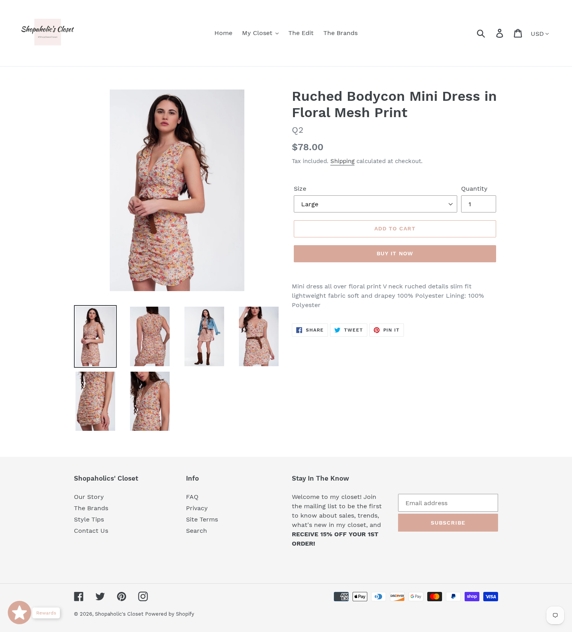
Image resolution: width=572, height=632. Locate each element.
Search (196, 530)
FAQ (192, 496)
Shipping (342, 161)
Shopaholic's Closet (119, 614)
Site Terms (202, 519)
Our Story (89, 496)
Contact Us (91, 530)
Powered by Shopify (169, 614)
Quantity (474, 188)
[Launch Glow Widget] (19, 612)
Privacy (197, 508)
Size (300, 188)
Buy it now (395, 253)
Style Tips (89, 519)
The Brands (91, 508)
